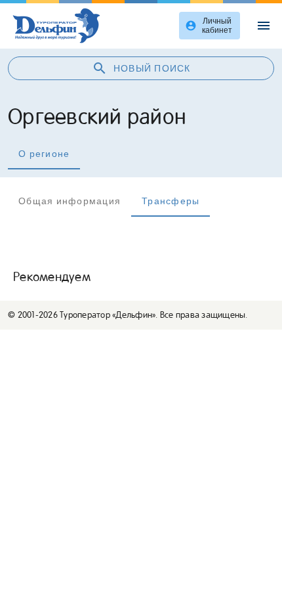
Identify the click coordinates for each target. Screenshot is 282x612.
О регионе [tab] (44, 153)
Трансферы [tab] (170, 201)
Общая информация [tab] (69, 201)
